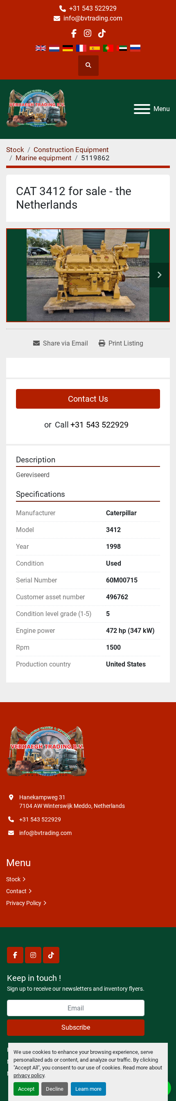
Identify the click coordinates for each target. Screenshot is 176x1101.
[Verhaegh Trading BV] (46, 751)
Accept (26, 1089)
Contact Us (88, 399)
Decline (54, 1089)
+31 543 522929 (93, 8)
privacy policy (29, 1075)
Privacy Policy (23, 903)
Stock (13, 879)
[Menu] (142, 109)
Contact (16, 891)
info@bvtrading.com (92, 18)
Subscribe (75, 1027)
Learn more (88, 1089)
